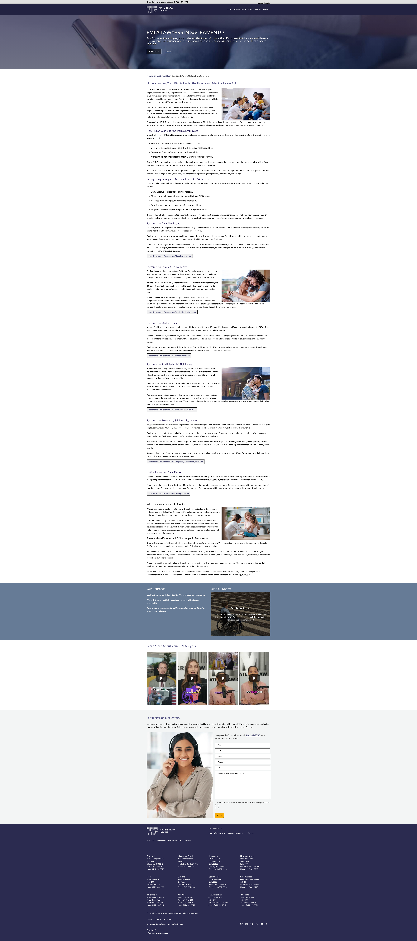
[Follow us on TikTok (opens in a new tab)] (267, 923)
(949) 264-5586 (252, 869)
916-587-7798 (182, 2)
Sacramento (214, 877)
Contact (266, 9)
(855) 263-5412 (158, 905)
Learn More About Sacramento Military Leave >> (169, 355)
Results (258, 9)
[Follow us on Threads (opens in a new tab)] (256, 923)
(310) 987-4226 (220, 869)
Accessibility (169, 919)
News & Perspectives (217, 833)
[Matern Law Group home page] (160, 9)
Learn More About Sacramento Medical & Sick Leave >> (172, 409)
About (250, 9)
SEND (219, 815)
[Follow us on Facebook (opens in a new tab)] (241, 923)
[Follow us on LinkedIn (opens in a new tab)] (246, 923)
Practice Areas (239, 9)
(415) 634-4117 (252, 887)
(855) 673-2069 (220, 905)
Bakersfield (152, 895)
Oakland (181, 877)
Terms (149, 919)
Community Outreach (236, 833)
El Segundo (151, 856)
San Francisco (246, 877)
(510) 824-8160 (189, 887)
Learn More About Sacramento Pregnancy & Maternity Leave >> (175, 461)
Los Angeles (214, 856)
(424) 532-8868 (189, 866)
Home (229, 9)
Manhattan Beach (185, 856)
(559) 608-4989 (158, 887)
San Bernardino (215, 895)
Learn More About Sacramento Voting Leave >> (168, 493)
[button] (154, 51)
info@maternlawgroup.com (157, 933)
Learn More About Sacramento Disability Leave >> (169, 256)
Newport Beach (247, 856)
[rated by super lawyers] (168, 51)
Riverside (245, 895)
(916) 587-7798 (220, 887)
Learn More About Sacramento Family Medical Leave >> (172, 312)
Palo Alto (181, 895)
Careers (251, 833)
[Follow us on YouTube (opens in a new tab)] (261, 923)
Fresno (150, 877)
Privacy (158, 919)
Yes (218, 805)
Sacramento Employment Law (159, 76)
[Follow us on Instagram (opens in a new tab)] (251, 923)
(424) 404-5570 (158, 869)
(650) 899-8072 (189, 905)
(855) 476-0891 (252, 905)
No (218, 808)
